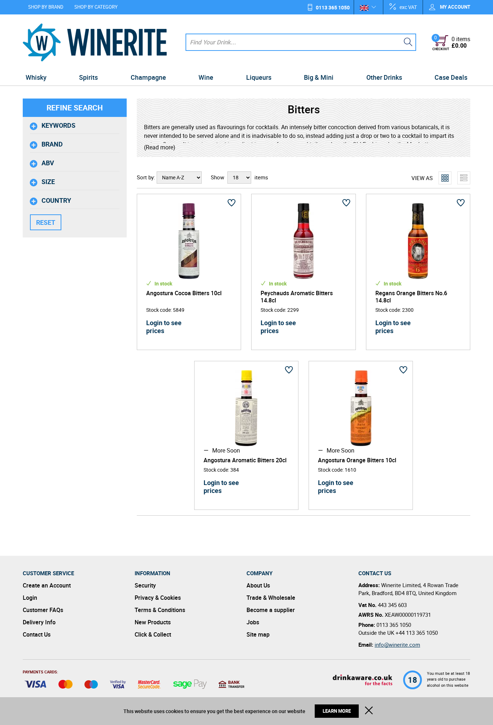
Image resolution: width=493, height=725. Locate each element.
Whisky (36, 77)
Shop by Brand (46, 7)
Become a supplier (271, 610)
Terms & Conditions (160, 610)
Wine (205, 77)
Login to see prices (164, 326)
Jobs (253, 622)
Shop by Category (96, 7)
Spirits (88, 77)
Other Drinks (384, 77)
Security (145, 585)
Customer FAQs (43, 610)
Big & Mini (318, 77)
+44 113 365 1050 (417, 632)
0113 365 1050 (333, 7)
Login (30, 598)
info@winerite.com (397, 644)
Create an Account (47, 585)
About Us (258, 585)
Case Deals (451, 77)
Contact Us (37, 634)
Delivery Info (39, 622)
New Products (153, 622)
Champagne (148, 77)
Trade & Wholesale (271, 598)
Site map (258, 634)
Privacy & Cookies (158, 598)
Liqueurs (258, 77)
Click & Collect (153, 634)
